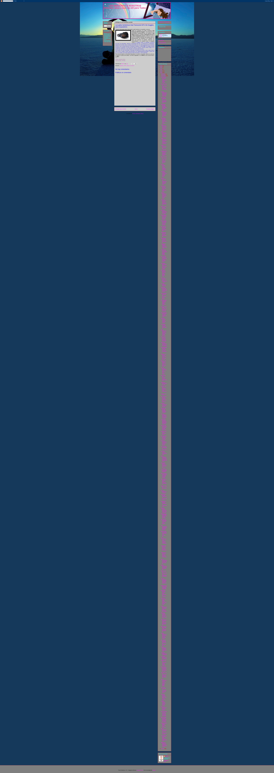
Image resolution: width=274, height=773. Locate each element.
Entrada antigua (150, 109)
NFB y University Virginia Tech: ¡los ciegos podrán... (163, 333)
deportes (121, 65)
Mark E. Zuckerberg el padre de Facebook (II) (164, 567)
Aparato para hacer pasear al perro (163, 433)
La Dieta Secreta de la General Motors (164, 405)
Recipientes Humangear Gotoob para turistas (164, 521)
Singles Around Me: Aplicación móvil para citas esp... (164, 94)
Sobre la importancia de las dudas (163, 708)
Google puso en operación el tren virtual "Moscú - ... (164, 663)
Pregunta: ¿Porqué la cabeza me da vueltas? (164, 344)
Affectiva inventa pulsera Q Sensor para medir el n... (164, 615)
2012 (161, 69)
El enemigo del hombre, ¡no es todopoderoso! (164, 378)
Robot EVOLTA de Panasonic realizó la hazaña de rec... (164, 114)
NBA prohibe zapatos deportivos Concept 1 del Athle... (163, 719)
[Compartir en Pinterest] (137, 64)
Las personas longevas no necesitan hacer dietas (164, 296)
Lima (163, 36)
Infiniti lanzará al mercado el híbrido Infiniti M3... (164, 587)
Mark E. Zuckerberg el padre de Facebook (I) (164, 561)
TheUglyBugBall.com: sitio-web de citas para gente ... (164, 350)
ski (130, 65)
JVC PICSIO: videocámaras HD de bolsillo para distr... (164, 427)
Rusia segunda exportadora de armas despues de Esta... (164, 459)
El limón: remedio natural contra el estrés (163, 320)
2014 (161, 66)
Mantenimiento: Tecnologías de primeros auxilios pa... (164, 160)
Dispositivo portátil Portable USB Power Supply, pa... (164, 107)
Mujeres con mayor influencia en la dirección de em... (163, 357)
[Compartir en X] (134, 64)
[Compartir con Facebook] (135, 64)
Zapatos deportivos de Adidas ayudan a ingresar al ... (163, 581)
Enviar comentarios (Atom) (137, 113)
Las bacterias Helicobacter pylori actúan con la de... (164, 314)
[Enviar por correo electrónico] (131, 64)
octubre (163, 748)
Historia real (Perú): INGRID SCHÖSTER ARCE (163, 410)
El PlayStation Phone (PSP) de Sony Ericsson (164, 725)
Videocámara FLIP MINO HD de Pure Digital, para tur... (164, 516)
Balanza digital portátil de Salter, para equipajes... (164, 510)
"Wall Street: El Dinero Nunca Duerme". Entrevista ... (163, 548)
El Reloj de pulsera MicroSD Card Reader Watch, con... (163, 273)
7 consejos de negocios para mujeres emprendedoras (164, 738)
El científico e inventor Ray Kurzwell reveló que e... (163, 482)
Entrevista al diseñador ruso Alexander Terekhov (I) (163, 629)
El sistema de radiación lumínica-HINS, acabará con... (164, 303)
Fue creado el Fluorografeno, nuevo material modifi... (164, 475)
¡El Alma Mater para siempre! (164, 491)
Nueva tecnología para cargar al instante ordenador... (164, 541)
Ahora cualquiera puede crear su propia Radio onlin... (163, 682)
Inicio (136, 109)
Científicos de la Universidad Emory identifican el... (164, 675)
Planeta (165, 35)
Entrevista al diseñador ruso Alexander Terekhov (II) (163, 622)
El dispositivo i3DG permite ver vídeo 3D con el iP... (164, 309)
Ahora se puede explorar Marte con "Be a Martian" (163, 697)
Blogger (153, 770)
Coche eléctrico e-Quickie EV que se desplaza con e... (164, 636)
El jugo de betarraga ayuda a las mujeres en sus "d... (164, 289)
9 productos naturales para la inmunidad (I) (163, 240)
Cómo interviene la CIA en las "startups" (163, 147)
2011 (161, 71)
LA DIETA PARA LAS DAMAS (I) (163, 657)
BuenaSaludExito (162, 42)
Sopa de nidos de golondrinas (164, 488)
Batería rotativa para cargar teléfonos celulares (163, 167)
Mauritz (166, 756)
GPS (125, 65)
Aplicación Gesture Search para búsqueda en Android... (163, 593)
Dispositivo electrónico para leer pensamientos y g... (164, 669)
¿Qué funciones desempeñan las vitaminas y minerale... (164, 127)
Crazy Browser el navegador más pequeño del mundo (164, 609)
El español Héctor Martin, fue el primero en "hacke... (163, 465)
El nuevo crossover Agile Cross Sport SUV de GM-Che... (163, 601)
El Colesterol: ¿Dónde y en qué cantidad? (164, 438)
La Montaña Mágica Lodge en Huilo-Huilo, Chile (164, 246)
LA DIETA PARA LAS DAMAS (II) (164, 653)
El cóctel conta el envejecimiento (164, 453)
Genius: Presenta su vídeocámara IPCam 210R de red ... (164, 181)
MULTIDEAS (161, 40)
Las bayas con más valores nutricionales (163, 326)
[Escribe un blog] (133, 64)
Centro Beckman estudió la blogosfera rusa (163, 649)
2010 (161, 72)
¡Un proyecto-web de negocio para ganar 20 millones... (164, 399)
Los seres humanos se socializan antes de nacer (163, 690)
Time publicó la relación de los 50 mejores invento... (163, 217)
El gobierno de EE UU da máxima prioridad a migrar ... (164, 153)
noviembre (163, 75)
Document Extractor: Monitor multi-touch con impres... (164, 121)
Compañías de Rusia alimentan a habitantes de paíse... (164, 421)
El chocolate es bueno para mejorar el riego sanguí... (163, 80)
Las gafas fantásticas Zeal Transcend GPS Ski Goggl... (164, 266)
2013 (161, 67)
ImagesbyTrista (140, 770)
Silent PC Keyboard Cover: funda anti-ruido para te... (163, 202)
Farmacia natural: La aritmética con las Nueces (163, 442)
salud (128, 65)
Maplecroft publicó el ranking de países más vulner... (164, 744)
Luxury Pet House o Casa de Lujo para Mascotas (163, 338)
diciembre (163, 74)
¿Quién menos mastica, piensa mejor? (163, 703)
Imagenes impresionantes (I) (164, 383)
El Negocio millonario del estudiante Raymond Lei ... (163, 100)
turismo (132, 65)
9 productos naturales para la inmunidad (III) (163, 228)
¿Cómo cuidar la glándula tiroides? (164, 470)
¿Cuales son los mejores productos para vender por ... (164, 389)
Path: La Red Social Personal (163, 207)
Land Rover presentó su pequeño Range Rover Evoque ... (164, 252)
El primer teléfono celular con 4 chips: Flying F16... (164, 174)
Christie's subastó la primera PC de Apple (164, 212)
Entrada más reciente (120, 109)
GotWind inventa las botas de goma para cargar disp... (164, 195)
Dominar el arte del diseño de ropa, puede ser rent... (163, 189)
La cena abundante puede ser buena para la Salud (164, 416)
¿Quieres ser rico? (163, 394)
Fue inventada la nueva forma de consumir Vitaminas (164, 713)
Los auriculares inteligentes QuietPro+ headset (164, 527)
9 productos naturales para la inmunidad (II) (163, 234)
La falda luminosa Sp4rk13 (163, 284)
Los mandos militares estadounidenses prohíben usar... (164, 259)
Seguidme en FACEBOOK (164, 22)
